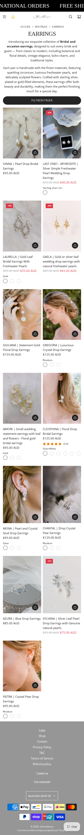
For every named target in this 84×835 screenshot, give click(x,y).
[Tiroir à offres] (13, 16)
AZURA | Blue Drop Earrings (22, 618)
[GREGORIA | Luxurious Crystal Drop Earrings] (62, 314)
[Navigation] (4, 16)
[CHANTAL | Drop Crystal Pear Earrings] (62, 494)
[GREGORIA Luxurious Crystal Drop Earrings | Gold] (52, 365)
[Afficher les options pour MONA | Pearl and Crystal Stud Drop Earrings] (35, 517)
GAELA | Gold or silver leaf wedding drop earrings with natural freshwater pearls (61, 261)
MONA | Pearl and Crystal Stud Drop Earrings (20, 530)
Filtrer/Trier (42, 100)
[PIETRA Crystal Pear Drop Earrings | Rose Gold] (19, 716)
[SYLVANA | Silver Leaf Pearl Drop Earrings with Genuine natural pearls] (62, 584)
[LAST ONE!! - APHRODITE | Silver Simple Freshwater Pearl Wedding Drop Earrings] (62, 133)
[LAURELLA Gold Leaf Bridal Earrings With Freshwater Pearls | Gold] (5, 281)
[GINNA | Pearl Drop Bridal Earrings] (22, 133)
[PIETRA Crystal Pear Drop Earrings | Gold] (12, 716)
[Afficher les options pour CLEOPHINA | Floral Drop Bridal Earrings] (75, 418)
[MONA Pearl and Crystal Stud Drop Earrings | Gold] (19, 548)
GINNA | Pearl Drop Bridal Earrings (20, 166)
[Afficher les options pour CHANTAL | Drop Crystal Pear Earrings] (75, 517)
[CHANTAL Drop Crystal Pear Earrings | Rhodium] (45, 548)
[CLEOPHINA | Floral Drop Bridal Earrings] (62, 398)
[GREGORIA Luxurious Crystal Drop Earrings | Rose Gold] (58, 365)
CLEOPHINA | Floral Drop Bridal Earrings (60, 431)
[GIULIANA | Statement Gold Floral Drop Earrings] (22, 314)
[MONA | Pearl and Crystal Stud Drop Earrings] (22, 494)
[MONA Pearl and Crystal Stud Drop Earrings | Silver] (5, 548)
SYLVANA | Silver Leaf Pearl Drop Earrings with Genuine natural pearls (61, 623)
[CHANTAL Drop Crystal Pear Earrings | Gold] (52, 548)
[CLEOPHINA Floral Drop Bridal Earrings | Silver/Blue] (52, 453)
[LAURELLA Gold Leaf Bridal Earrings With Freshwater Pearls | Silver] (12, 281)
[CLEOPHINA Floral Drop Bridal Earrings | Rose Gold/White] (72, 453)
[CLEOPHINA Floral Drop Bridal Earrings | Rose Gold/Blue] (78, 453)
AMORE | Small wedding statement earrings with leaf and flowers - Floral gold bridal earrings (21, 436)
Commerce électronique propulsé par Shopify (42, 830)
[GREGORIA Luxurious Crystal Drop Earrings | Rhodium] (45, 365)
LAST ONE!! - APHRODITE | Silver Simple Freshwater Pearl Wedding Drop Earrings (60, 171)
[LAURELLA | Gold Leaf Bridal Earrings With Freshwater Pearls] (22, 226)
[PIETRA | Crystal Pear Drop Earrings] (22, 666)
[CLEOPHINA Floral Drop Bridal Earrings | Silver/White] (45, 453)
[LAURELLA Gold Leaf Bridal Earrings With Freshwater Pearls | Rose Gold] (19, 281)
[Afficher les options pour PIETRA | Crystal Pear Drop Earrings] (35, 685)
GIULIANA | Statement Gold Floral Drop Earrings (21, 347)
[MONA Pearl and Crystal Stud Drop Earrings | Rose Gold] (12, 548)
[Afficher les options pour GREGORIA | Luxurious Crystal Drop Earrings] (75, 334)
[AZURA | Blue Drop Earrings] (22, 584)
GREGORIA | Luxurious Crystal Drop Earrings (58, 347)
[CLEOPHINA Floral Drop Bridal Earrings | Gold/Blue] (65, 453)
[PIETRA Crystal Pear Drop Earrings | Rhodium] (5, 716)
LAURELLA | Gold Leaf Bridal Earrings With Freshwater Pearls (18, 261)
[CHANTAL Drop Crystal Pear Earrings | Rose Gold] (58, 548)
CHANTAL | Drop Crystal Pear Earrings (59, 530)
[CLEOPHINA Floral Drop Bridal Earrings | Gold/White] (58, 453)
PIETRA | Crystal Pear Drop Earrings (21, 699)
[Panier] (79, 16)
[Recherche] (70, 16)
